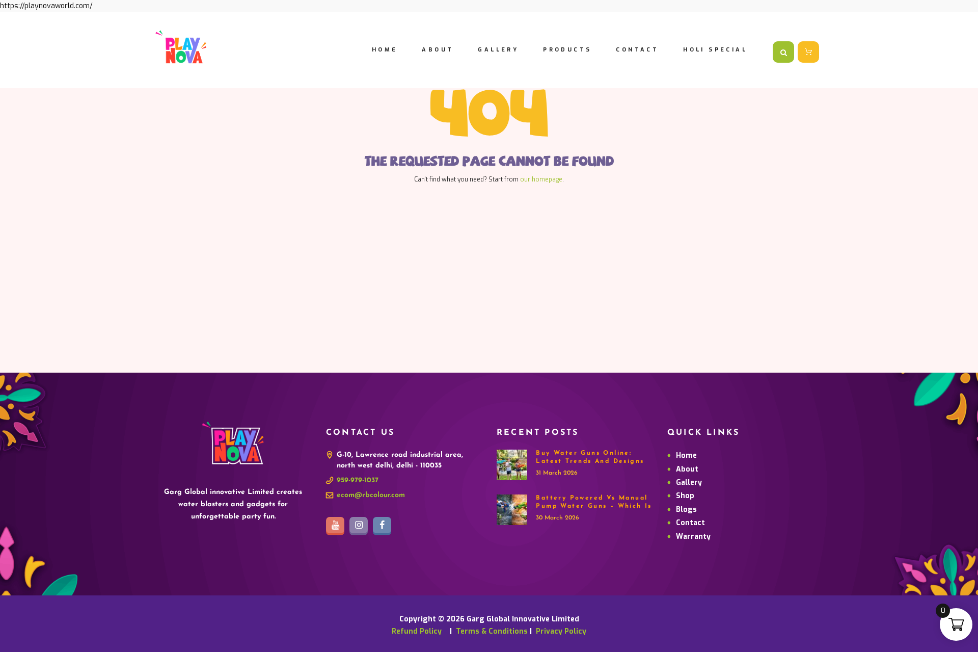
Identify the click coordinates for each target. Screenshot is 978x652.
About (687, 469)
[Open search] (783, 52)
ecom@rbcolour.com (371, 495)
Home (686, 455)
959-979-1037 (357, 480)
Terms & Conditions (492, 631)
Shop (685, 496)
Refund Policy (420, 631)
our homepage (541, 179)
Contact (690, 523)
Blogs (686, 509)
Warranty (693, 536)
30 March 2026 (557, 518)
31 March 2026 (557, 473)
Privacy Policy (561, 631)
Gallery (689, 482)
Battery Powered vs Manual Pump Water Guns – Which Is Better (593, 506)
